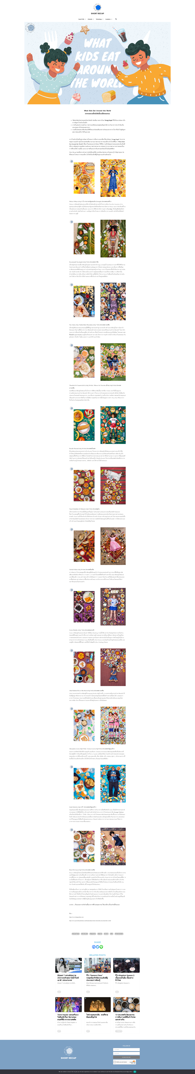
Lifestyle (90, 19)
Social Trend (76, 933)
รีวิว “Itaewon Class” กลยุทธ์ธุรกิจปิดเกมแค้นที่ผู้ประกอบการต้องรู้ (97, 977)
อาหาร (106, 933)
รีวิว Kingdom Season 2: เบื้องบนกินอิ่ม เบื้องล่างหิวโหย (125, 977)
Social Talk (81, 19)
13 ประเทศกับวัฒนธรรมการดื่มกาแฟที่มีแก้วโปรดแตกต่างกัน (125, 1017)
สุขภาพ (100, 933)
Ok (135, 1071)
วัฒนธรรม (93, 933)
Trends (59, 991)
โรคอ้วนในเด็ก (119, 933)
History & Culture (119, 1031)
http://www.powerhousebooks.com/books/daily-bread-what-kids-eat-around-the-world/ (90, 920)
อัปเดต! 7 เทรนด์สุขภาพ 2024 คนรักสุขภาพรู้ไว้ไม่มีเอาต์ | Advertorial (68, 977)
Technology (99, 19)
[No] (193, 1071)
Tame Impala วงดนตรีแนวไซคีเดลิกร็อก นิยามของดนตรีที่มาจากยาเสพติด (67, 1017)
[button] (116, 19)
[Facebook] (94, 947)
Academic (108, 19)
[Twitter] (97, 947)
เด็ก (112, 933)
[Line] (101, 947)
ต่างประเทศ (85, 933)
